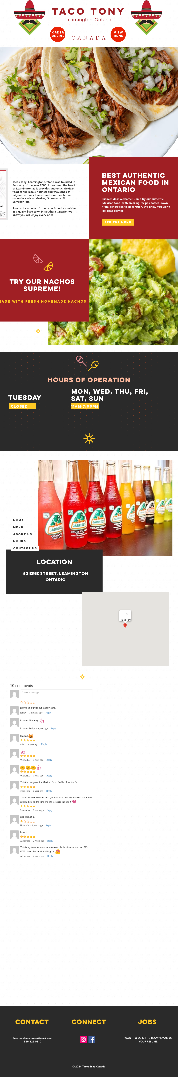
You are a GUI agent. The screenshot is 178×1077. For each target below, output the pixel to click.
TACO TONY (89, 11)
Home (18, 520)
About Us (22, 534)
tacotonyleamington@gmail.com (32, 1038)
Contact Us (25, 548)
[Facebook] (91, 1039)
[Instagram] (83, 1039)
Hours (19, 541)
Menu (18, 527)
